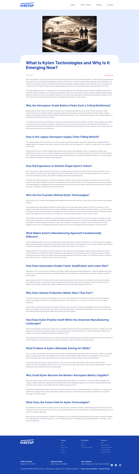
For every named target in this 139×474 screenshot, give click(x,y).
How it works (86, 5)
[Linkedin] (112, 465)
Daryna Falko (109, 75)
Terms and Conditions (89, 469)
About (62, 442)
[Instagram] (120, 465)
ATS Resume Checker (86, 447)
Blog (102, 442)
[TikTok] (116, 465)
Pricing (99, 5)
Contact (110, 5)
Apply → (83, 445)
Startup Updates (105, 449)
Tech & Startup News (106, 447)
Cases (72, 5)
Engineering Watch (106, 451)
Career (83, 442)
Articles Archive (105, 445)
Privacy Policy (104, 469)
